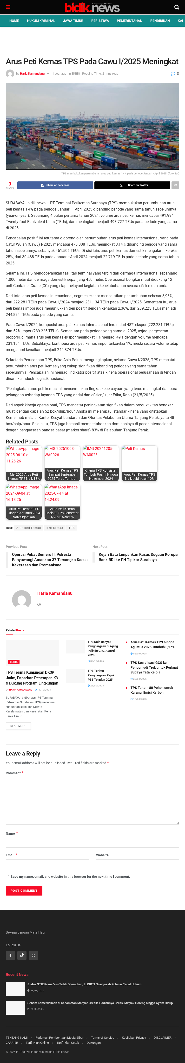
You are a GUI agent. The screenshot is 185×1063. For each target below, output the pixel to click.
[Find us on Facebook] (10, 955)
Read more (20, 725)
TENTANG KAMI (17, 1037)
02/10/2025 (97, 661)
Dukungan (94, 1042)
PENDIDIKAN (160, 21)
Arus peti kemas (28, 528)
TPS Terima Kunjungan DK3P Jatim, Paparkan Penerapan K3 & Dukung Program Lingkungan (32, 677)
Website (102, 855)
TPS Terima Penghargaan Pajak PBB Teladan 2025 (101, 675)
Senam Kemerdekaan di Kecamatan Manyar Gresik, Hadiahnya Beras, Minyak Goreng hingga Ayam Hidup (100, 1003)
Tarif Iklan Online (37, 1042)
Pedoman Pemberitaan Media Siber (59, 1037)
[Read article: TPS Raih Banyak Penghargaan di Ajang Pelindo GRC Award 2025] (75, 646)
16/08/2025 (140, 699)
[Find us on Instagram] (33, 955)
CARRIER (12, 1042)
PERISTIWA (100, 21)
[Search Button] (176, 7)
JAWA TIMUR (73, 21)
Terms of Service (102, 1037)
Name (12, 833)
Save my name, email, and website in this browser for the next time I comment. (70, 876)
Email (12, 855)
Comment (15, 773)
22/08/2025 (140, 679)
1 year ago (59, 73)
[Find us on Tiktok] (21, 955)
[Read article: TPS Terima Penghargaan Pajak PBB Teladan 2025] (75, 675)
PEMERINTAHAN (129, 21)
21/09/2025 (97, 685)
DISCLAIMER (163, 1037)
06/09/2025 (140, 653)
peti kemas (54, 528)
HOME (14, 21)
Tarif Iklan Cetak (68, 1042)
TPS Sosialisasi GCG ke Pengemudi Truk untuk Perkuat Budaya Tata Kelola (154, 667)
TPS (72, 528)
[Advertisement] (92, 41)
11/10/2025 (44, 689)
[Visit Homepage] (92, 7)
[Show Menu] (8, 7)
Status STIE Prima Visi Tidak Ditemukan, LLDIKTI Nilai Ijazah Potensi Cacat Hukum (84, 984)
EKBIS (76, 73)
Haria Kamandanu (32, 73)
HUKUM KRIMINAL (41, 21)
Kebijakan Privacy (134, 1037)
